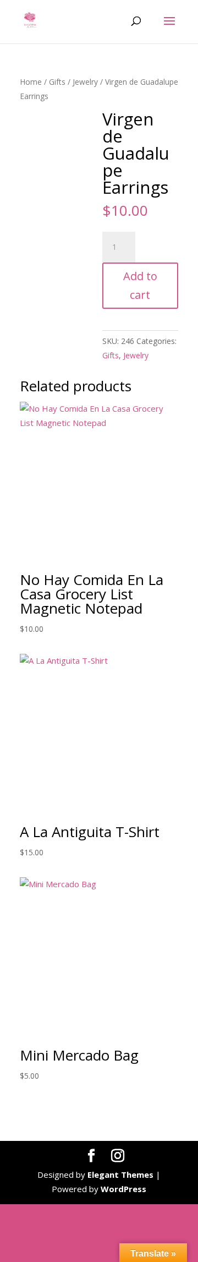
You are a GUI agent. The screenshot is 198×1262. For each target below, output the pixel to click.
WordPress (123, 1188)
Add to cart (140, 285)
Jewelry (85, 82)
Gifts (57, 82)
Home (31, 82)
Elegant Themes (120, 1174)
